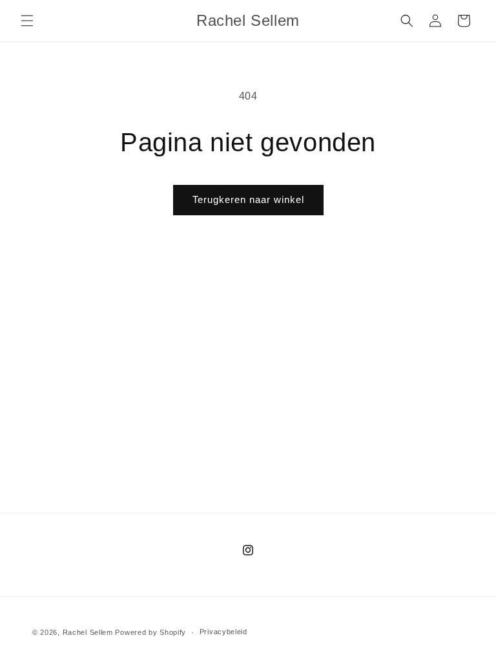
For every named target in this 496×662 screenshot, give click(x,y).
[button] (27, 20)
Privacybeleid (223, 631)
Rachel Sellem (88, 632)
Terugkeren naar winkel (248, 199)
